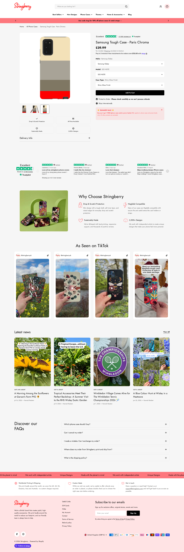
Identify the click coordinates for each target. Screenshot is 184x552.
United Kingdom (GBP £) (96, 535)
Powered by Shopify (37, 541)
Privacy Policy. (130, 519)
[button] (15, 20)
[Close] (162, 110)
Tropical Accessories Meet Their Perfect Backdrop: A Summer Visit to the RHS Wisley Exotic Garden (71, 397)
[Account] (160, 6)
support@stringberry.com (134, 488)
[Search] (126, 6)
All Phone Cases (32, 26)
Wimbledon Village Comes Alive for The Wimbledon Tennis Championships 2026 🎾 (112, 397)
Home (22, 26)
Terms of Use (120, 519)
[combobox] (92, 6)
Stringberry (25, 541)
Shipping (107, 51)
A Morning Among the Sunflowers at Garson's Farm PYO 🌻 (31, 395)
